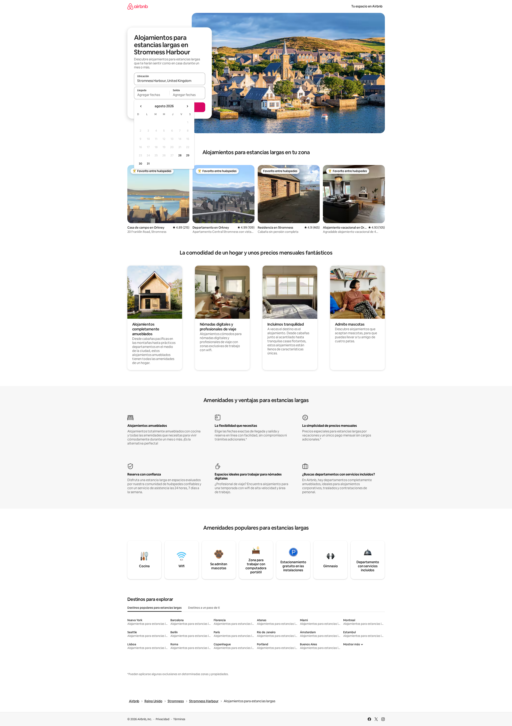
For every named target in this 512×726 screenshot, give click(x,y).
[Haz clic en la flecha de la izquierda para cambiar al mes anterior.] (141, 106)
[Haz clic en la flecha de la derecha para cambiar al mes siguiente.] (187, 106)
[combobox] (169, 80)
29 (187, 155)
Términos (179, 719)
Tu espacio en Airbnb (366, 6)
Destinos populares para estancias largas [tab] (154, 607)
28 (179, 155)
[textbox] (151, 94)
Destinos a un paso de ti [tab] (204, 607)
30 (140, 163)
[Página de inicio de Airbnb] (137, 6)
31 (148, 163)
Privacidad (162, 719)
